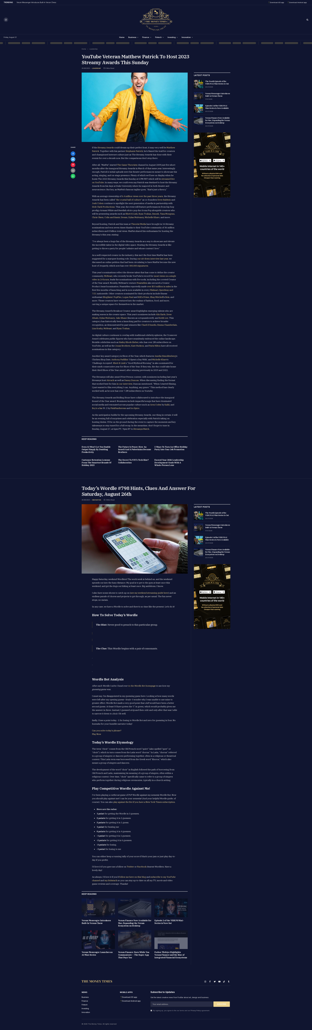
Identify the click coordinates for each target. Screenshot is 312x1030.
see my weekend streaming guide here (149, 593)
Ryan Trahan (145, 213)
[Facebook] (73, 153)
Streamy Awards (106, 147)
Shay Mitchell (156, 297)
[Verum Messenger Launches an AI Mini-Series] (98, 939)
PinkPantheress (118, 408)
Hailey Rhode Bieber (128, 342)
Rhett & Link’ (119, 363)
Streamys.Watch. (141, 429)
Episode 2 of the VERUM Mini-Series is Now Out (169, 921)
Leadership (96, 68)
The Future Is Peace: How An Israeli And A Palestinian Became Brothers (134, 449)
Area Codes (156, 404)
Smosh (155, 213)
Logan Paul (127, 297)
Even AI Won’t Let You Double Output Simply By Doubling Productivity (96, 449)
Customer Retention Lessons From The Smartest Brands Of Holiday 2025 (96, 463)
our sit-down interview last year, (153, 258)
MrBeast (108, 276)
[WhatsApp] (73, 176)
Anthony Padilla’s (119, 359)
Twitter (130, 866)
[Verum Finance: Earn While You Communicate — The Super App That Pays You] (134, 939)
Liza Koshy (97, 328)
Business (132, 37)
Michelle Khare (152, 217)
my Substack (110, 880)
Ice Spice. (135, 408)
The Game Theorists (127, 165)
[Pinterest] (73, 165)
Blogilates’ (108, 297)
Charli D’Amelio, (149, 325)
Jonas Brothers (122, 345)
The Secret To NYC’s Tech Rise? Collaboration (133, 461)
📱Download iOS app (276, 2)
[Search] (307, 19)
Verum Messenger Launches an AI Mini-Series (97, 953)
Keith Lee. (164, 318)
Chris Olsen (97, 217)
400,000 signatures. (139, 265)
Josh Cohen (98, 203)
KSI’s (140, 297)
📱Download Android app (297, 2)
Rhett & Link (132, 213)
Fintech (158, 37)
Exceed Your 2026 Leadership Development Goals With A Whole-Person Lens (169, 463)
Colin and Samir (112, 217)
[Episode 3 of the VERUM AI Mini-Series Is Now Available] (198, 108)
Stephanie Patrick (134, 151)
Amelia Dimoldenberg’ (165, 356)
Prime (146, 297)
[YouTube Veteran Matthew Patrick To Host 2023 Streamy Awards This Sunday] (135, 107)
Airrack (110, 380)
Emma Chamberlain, (167, 325)
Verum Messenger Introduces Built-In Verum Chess (36, 2)
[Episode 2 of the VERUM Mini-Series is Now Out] (171, 908)
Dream (124, 217)
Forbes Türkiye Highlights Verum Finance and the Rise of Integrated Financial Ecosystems (170, 955)
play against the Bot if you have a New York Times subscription (144, 802)
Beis (167, 297)
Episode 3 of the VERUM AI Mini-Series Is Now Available (217, 107)
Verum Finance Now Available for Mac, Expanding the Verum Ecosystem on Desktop (217, 120)
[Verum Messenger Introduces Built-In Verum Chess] (198, 96)
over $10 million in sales (159, 286)
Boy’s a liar (97, 408)
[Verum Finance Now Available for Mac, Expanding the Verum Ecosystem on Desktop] (198, 120)
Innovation (186, 37)
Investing (172, 37)
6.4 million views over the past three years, (142, 196)
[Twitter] (73, 159)
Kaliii (167, 404)
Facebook (141, 866)
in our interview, (125, 383)
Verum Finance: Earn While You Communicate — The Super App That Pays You (133, 955)
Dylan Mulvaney (136, 217)
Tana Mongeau (167, 213)
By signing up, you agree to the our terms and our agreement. (181, 1010)
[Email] (73, 170)
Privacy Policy (196, 1010)
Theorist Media (138, 224)
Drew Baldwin (164, 199)
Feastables (142, 283)
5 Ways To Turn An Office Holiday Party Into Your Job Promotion (170, 448)
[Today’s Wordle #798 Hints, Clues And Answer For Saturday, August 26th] (135, 539)
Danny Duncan (131, 380)
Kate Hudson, (137, 345)
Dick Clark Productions (103, 207)
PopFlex (118, 297)
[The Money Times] (156, 19)
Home (121, 37)
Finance (145, 37)
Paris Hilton (155, 345)
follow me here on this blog (132, 877)
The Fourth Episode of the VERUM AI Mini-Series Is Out (217, 82)
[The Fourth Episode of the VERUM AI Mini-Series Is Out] (198, 84)
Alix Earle (161, 314)
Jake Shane (121, 318)
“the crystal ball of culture (128, 199)
